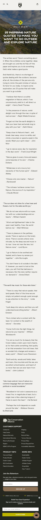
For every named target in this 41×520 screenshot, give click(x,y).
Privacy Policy (25, 441)
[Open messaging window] (36, 515)
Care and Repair (7, 455)
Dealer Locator (7, 460)
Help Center (6, 432)
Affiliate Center (26, 463)
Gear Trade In (26, 469)
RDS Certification (8, 463)
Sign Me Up (20, 489)
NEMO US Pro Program (9, 446)
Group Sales (25, 466)
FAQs (23, 432)
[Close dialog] (39, 498)
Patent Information (8, 466)
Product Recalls (7, 458)
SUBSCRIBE (20, 514)
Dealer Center (26, 458)
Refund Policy (25, 435)
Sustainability (25, 455)
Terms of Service (26, 438)
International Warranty (9, 438)
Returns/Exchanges (9, 441)
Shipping (23, 429)
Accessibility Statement (28, 446)
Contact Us (6, 429)
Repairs (5, 443)
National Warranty (8, 435)
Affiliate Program (27, 460)
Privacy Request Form (27, 443)
